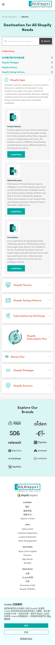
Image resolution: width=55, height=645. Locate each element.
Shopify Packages (10, 62)
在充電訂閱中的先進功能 (13, 57)
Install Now (16, 154)
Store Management (27, 540)
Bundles (27, 562)
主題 (27, 573)
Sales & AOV (27, 528)
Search (47, 41)
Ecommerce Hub (27, 585)
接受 (26, 625)
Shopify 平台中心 (27, 588)
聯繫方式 (27, 514)
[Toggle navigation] (3, 4)
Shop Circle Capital (28, 551)
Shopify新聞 (27, 577)
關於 (27, 506)
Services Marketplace (9, 17)
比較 (27, 581)
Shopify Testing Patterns (13, 72)
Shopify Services (9, 67)
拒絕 (26, 632)
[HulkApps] (40, 4)
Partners (27, 555)
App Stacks (27, 559)
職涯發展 (27, 510)
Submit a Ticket (27, 518)
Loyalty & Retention (27, 536)
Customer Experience (27, 532)
